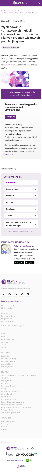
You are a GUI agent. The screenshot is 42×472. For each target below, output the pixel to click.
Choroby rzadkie (6, 381)
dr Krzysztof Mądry (8, 169)
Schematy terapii (6, 367)
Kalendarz (4, 426)
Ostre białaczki (6, 396)
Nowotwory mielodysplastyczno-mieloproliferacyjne (18, 224)
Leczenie (9, 216)
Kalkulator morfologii (8, 361)
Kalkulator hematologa (22, 246)
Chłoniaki (4, 378)
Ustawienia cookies (7, 321)
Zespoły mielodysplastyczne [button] (11, 47)
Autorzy (4, 347)
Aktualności (32, 13)
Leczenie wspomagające (9, 391)
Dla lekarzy (5, 10)
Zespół (3, 345)
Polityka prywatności (8, 316)
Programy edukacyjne (8, 421)
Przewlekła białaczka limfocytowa (12, 402)
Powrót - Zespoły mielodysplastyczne (19, 231)
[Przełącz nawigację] (3, 3)
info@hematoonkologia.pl (11, 301)
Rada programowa (7, 339)
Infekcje (3, 389)
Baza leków (5, 356)
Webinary (4, 429)
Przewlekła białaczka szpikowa (11, 405)
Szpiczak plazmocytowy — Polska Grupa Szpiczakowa (19, 375)
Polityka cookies (6, 319)
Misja (3, 337)
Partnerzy (4, 342)
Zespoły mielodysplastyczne (14, 13)
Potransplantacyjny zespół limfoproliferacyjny (16, 407)
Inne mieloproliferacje (8, 386)
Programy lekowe (7, 364)
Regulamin (4, 313)
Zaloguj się (10, 117)
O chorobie (10, 196)
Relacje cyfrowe (12, 189)
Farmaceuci (5, 383)
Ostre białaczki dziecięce (9, 399)
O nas (3, 333)
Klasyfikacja (10, 209)
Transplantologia (7, 410)
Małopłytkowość (6, 394)
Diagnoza (9, 202)
